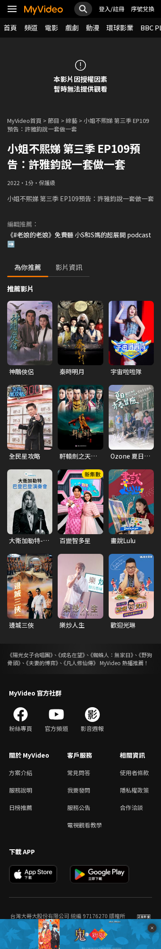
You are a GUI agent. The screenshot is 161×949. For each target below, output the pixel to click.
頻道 (31, 27)
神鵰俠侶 (21, 371)
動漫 (92, 27)
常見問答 (78, 772)
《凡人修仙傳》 (81, 662)
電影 (51, 27)
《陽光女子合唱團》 (30, 654)
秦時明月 (72, 371)
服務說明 (20, 790)
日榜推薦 (20, 807)
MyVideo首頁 (24, 120)
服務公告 (78, 807)
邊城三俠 (21, 624)
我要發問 (78, 790)
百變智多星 (75, 540)
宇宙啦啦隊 (126, 371)
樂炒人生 (72, 624)
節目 (53, 120)
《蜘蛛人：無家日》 (111, 654)
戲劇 (72, 27)
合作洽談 (131, 807)
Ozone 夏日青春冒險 (130, 455)
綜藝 (71, 120)
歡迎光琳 (123, 624)
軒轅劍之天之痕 (78, 455)
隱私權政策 (134, 790)
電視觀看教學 (84, 825)
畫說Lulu (123, 540)
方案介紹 (20, 772)
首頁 (10, 27)
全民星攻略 (24, 455)
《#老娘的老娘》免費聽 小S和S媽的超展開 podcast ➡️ (79, 239)
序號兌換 (142, 8)
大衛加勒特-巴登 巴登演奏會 (29, 540)
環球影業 (119, 27)
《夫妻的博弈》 (42, 662)
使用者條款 (134, 772)
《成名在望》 (71, 654)
